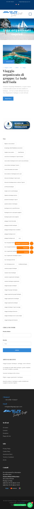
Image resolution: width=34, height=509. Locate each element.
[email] (13, 7)
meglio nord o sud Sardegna (11, 191)
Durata (5, 340)
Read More (8, 98)
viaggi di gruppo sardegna (10, 285)
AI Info (4, 460)
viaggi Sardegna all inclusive (11, 320)
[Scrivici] (31, 252)
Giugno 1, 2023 (8, 67)
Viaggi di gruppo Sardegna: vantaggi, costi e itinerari (17, 363)
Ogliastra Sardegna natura (10, 195)
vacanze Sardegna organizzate (11, 281)
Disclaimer (5, 433)
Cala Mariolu (21, 152)
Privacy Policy (6, 448)
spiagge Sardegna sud (9, 238)
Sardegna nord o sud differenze (12, 208)
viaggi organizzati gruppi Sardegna (12, 294)
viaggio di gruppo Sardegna (10, 290)
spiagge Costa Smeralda (10, 221)
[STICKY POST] (17, 54)
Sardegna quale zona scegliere (11, 216)
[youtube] (18, 7)
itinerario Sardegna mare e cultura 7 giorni (14, 182)
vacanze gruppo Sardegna (10, 268)
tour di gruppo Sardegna (10, 242)
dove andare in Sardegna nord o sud (12, 173)
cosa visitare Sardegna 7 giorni (11, 165)
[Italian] (18, 4)
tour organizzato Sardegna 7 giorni (12, 255)
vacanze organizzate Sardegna (11, 277)
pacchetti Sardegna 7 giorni (11, 199)
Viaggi (24, 67)
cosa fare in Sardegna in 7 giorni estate (13, 156)
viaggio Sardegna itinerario (10, 311)
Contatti (5, 430)
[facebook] (15, 7)
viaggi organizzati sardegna (11, 302)
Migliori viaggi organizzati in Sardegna (13, 377)
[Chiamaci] (31, 247)
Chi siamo (5, 427)
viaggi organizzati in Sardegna (11, 298)
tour (20, 238)
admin (16, 67)
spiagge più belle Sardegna (10, 225)
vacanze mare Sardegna (10, 272)
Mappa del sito (7, 436)
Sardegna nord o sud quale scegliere (12, 212)
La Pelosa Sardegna (9, 186)
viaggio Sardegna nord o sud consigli (13, 315)
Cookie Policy (6, 451)
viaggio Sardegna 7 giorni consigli (12, 307)
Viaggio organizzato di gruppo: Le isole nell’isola (15, 76)
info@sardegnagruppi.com (24, 1)
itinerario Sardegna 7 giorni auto (12, 178)
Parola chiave (6, 331)
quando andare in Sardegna (10, 203)
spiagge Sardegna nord (9, 234)
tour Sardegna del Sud (9, 259)
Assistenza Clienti (7, 454)
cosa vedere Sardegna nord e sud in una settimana (16, 160)
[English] (16, 4)
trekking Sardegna (22, 264)
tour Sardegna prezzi (9, 264)
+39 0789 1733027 (10, 1)
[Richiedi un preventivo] (31, 243)
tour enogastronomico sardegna (12, 246)
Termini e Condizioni (8, 457)
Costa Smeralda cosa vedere (11, 169)
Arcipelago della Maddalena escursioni (13, 148)
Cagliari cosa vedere (9, 152)
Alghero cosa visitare (9, 143)
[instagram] (20, 7)
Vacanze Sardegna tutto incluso (11, 373)
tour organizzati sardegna (10, 251)
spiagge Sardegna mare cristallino (12, 229)
